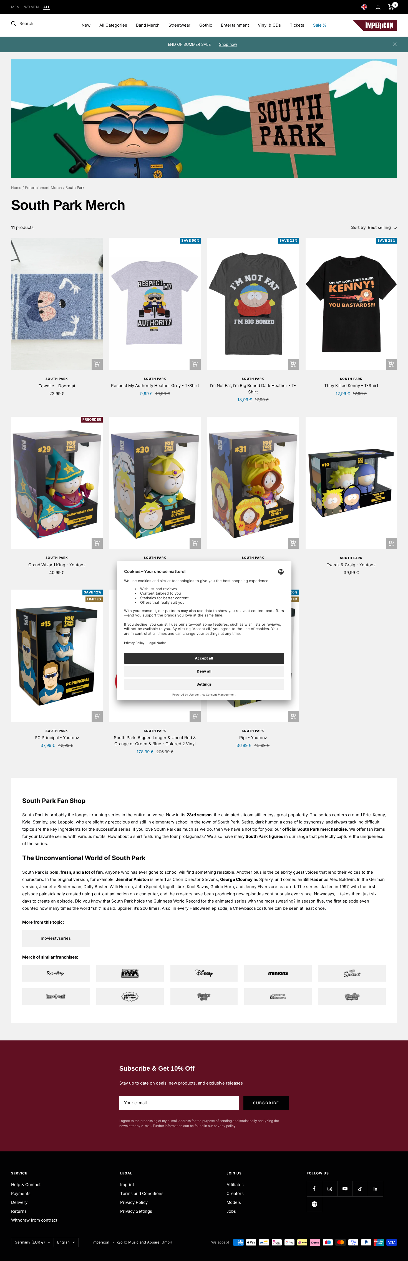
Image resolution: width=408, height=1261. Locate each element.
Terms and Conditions (141, 1193)
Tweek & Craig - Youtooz (351, 564)
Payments (21, 1193)
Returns (19, 1211)
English (63, 1242)
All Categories (113, 25)
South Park (57, 379)
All (46, 7)
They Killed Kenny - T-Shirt (351, 385)
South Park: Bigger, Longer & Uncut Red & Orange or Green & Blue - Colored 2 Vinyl (155, 741)
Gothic (205, 25)
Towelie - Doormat (57, 385)
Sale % (319, 25)
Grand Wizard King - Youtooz (56, 564)
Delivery (19, 1202)
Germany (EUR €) (30, 1242)
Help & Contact (26, 1184)
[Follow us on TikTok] (360, 1188)
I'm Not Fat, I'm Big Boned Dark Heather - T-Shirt (253, 389)
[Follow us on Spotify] (314, 1204)
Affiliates (235, 1184)
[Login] (378, 7)
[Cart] (391, 7)
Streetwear (179, 25)
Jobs (231, 1211)
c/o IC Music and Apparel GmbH (144, 1242)
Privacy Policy (134, 1202)
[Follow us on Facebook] (314, 1188)
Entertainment (235, 25)
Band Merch (148, 25)
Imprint (127, 1184)
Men (15, 7)
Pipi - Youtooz (253, 737)
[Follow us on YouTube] (344, 1188)
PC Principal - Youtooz (57, 737)
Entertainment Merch (43, 187)
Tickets (297, 25)
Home (16, 187)
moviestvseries (56, 938)
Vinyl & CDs (269, 25)
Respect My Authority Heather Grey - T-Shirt (155, 385)
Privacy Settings (136, 1211)
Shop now (228, 44)
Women (31, 7)
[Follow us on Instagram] (329, 1188)
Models (233, 1202)
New (86, 25)
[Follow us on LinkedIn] (375, 1188)
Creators (235, 1193)
